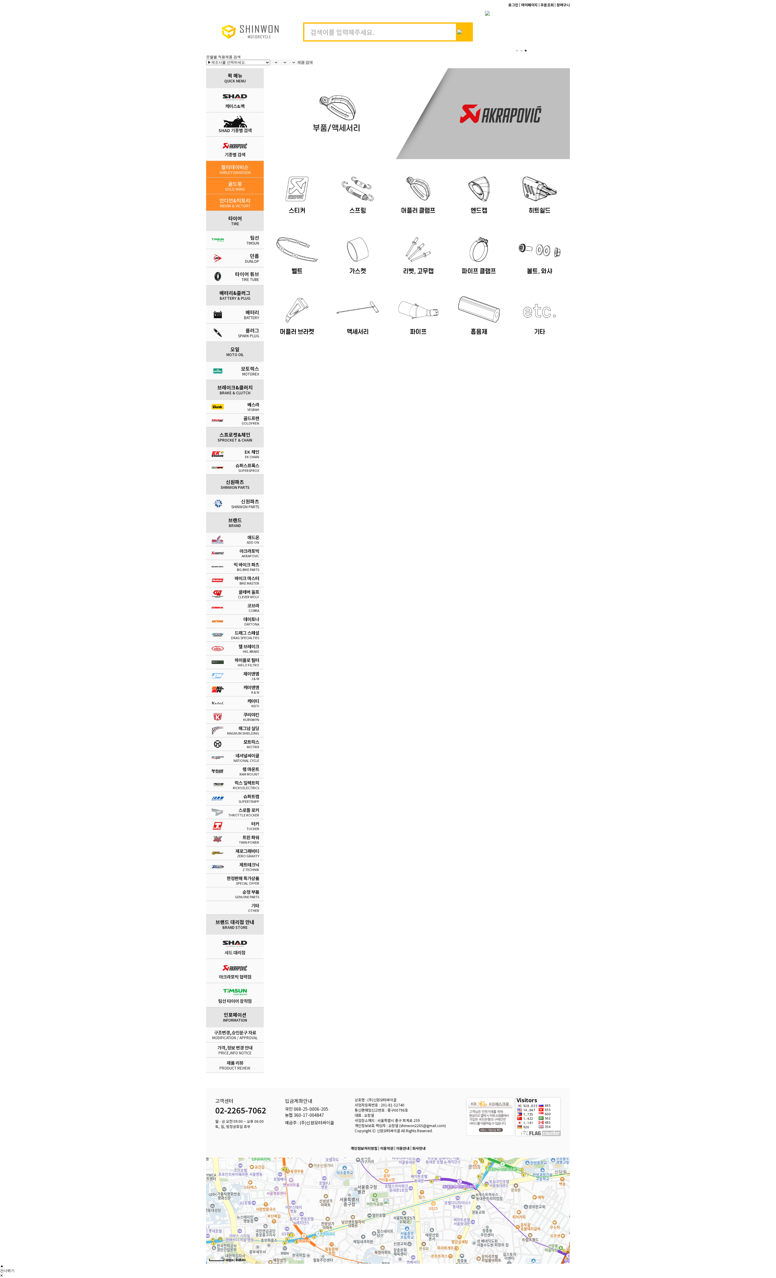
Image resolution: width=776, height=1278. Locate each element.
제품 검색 (305, 62)
